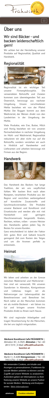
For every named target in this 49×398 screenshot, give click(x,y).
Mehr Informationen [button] (20, 387)
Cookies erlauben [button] (26, 393)
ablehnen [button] (9, 393)
